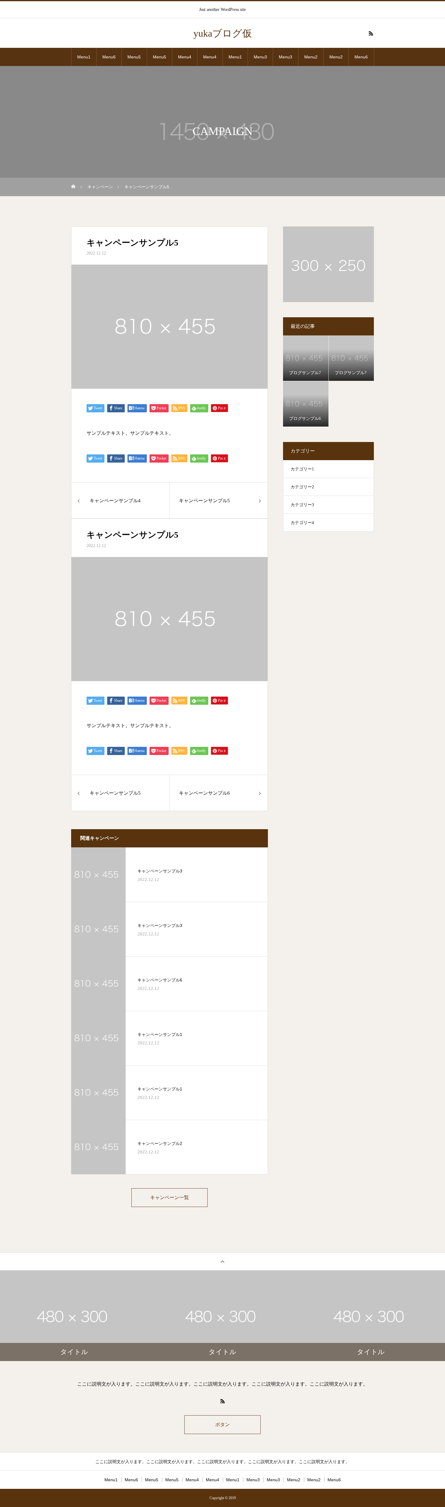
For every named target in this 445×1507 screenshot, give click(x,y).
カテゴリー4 (302, 522)
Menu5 (134, 56)
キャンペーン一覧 (169, 1197)
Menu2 (311, 56)
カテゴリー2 (302, 487)
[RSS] (371, 33)
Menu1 (84, 56)
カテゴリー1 (302, 469)
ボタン (222, 1424)
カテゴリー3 (302, 505)
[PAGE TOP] (222, 1261)
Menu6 (109, 56)
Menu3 (260, 56)
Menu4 (184, 56)
